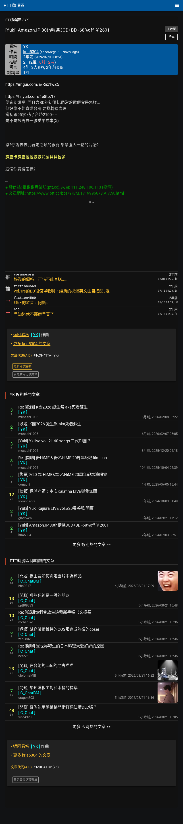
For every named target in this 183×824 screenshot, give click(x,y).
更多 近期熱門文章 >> (91, 544)
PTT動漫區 (13, 20)
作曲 (30, 334)
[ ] (22, 412)
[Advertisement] (91, 236)
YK (27, 20)
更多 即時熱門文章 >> (91, 726)
